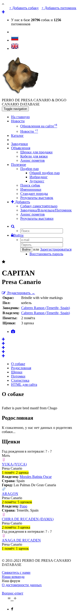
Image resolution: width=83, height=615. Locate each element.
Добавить (22, 202)
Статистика (20, 380)
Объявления (20, 148)
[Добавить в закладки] (3, 262)
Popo (23, 506)
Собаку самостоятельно (38, 206)
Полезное (18, 165)
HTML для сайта (24, 385)
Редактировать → (20, 293)
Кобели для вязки (34, 156)
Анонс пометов (32, 160)
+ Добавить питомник (59, 8)
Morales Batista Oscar (36, 477)
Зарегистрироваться (55, 249)
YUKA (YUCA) (14, 464)
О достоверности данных (22, 585)
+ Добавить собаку (24, 8)
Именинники (30, 189)
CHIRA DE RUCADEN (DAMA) (27, 519)
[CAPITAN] (3, 339)
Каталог (17, 136)
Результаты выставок (36, 198)
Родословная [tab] (21, 368)
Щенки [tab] (16, 372)
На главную (20, 117)
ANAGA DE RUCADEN (21, 540)
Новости (18, 121)
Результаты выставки (36, 218)
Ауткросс (37, 181)
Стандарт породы (34, 194)
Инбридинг (39, 177)
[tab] (13, 332)
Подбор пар (29, 169)
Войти (18, 235)
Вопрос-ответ (12, 593)
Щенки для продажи (36, 152)
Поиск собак (30, 185)
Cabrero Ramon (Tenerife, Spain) (45, 308)
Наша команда (13, 577)
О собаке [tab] (18, 364)
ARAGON (10, 494)
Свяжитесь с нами (16, 572)
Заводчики (19, 144)
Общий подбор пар (45, 173)
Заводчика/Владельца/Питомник (46, 210)
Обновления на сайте (38, 126)
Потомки (18, 376)
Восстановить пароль (46, 254)
